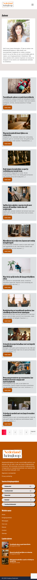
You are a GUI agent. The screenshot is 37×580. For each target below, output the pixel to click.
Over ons (4, 524)
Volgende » (33, 432)
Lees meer (7, 107)
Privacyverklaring (7, 476)
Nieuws (4, 527)
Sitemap (4, 533)
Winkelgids (5, 521)
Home (3, 514)
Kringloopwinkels (7, 517)
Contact (4, 530)
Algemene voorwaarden (9, 473)
